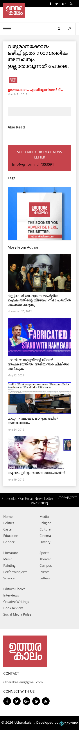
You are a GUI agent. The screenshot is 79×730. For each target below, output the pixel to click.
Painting (9, 565)
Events (44, 572)
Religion (46, 523)
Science (8, 578)
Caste (7, 529)
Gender (8, 542)
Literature (10, 552)
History (45, 542)
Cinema (45, 535)
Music (7, 559)
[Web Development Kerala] (68, 723)
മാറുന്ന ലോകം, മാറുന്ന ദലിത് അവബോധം (33, 421)
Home (8, 516)
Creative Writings (16, 601)
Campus (46, 565)
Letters (45, 578)
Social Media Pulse (17, 614)
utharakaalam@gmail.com (23, 682)
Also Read (16, 127)
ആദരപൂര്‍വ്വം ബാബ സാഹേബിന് (36, 473)
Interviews (11, 595)
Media (44, 516)
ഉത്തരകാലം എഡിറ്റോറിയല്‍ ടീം (35, 90)
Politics (8, 523)
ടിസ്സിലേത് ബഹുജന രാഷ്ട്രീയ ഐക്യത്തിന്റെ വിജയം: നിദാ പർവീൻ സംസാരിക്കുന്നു (39, 300)
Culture (45, 529)
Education (10, 535)
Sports (44, 552)
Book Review (13, 608)
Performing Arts (15, 572)
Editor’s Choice (14, 589)
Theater (45, 559)
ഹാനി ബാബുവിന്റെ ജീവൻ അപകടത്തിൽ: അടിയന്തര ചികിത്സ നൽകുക (38, 364)
